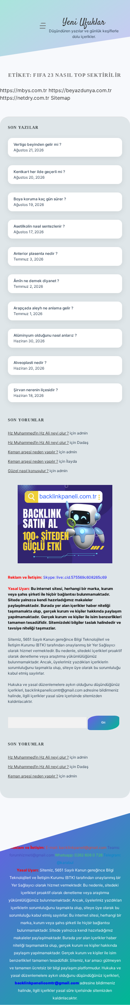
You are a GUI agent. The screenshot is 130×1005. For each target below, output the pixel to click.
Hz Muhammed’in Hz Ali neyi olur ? (38, 433)
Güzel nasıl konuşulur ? (28, 470)
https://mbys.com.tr (23, 90)
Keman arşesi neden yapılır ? (33, 452)
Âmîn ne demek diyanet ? (36, 280)
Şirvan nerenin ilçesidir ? (36, 389)
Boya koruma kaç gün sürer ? (40, 199)
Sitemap (60, 98)
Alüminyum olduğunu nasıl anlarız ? (45, 335)
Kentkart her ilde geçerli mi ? (39, 171)
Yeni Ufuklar (83, 22)
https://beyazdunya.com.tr (80, 90)
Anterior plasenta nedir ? (35, 253)
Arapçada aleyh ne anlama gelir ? (43, 308)
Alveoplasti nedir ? (30, 362)
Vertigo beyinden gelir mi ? (37, 144)
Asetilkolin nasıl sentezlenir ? (39, 226)
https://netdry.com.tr (24, 98)
